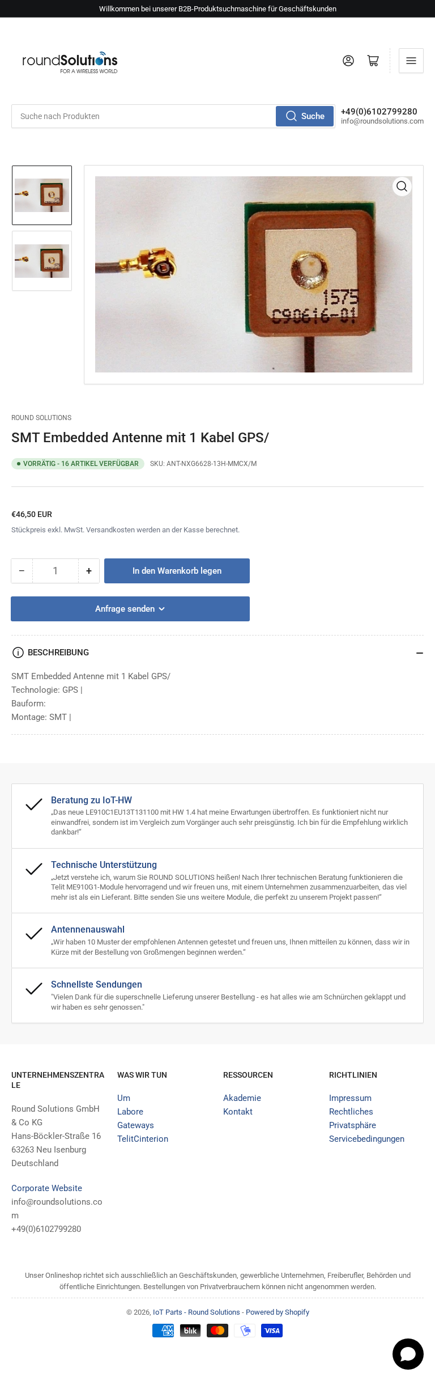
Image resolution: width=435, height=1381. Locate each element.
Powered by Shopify (277, 1312)
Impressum (350, 1098)
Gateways (135, 1125)
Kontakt (238, 1112)
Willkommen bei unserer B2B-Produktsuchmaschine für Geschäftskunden (217, 9)
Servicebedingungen (366, 1139)
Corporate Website (46, 1188)
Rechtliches (351, 1112)
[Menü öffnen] (411, 60)
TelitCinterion (142, 1139)
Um (123, 1098)
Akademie (242, 1098)
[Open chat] (408, 1354)
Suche (313, 116)
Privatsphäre (352, 1125)
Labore (130, 1112)
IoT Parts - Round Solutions (196, 1312)
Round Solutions (41, 418)
